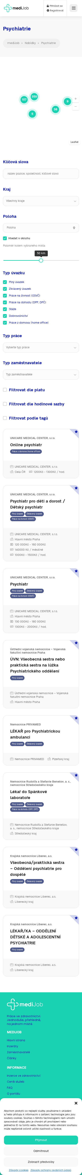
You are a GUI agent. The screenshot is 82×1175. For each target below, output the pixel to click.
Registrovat (56, 10)
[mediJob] (16, 7)
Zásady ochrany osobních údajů (50, 1170)
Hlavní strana (16, 1040)
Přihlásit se (55, 6)
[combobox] (41, 201)
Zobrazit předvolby (41, 1161)
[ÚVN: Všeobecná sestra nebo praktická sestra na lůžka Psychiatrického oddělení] (41, 674)
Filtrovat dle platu (27, 390)
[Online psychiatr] (41, 453)
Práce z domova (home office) (29, 322)
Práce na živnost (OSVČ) (24, 295)
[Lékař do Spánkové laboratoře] (41, 806)
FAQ (10, 1088)
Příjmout (41, 1140)
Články (11, 1058)
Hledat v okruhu (19, 238)
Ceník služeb (15, 1082)
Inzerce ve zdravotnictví (23, 1076)
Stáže (12, 309)
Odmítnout (41, 1151)
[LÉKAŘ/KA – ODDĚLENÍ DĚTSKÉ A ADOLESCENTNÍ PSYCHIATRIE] (41, 945)
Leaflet (74, 142)
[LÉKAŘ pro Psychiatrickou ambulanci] (41, 740)
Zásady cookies (18, 1170)
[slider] (41, 261)
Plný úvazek (16, 282)
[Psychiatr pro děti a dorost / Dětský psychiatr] (41, 523)
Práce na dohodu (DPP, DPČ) (27, 302)
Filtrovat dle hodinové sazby (36, 404)
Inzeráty (12, 1046)
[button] (76, 1103)
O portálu (13, 1094)
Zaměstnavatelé (18, 1052)
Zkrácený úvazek (20, 289)
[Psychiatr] (41, 600)
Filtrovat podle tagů (28, 418)
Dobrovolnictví (18, 316)
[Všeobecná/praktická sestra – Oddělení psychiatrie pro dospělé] (41, 877)
